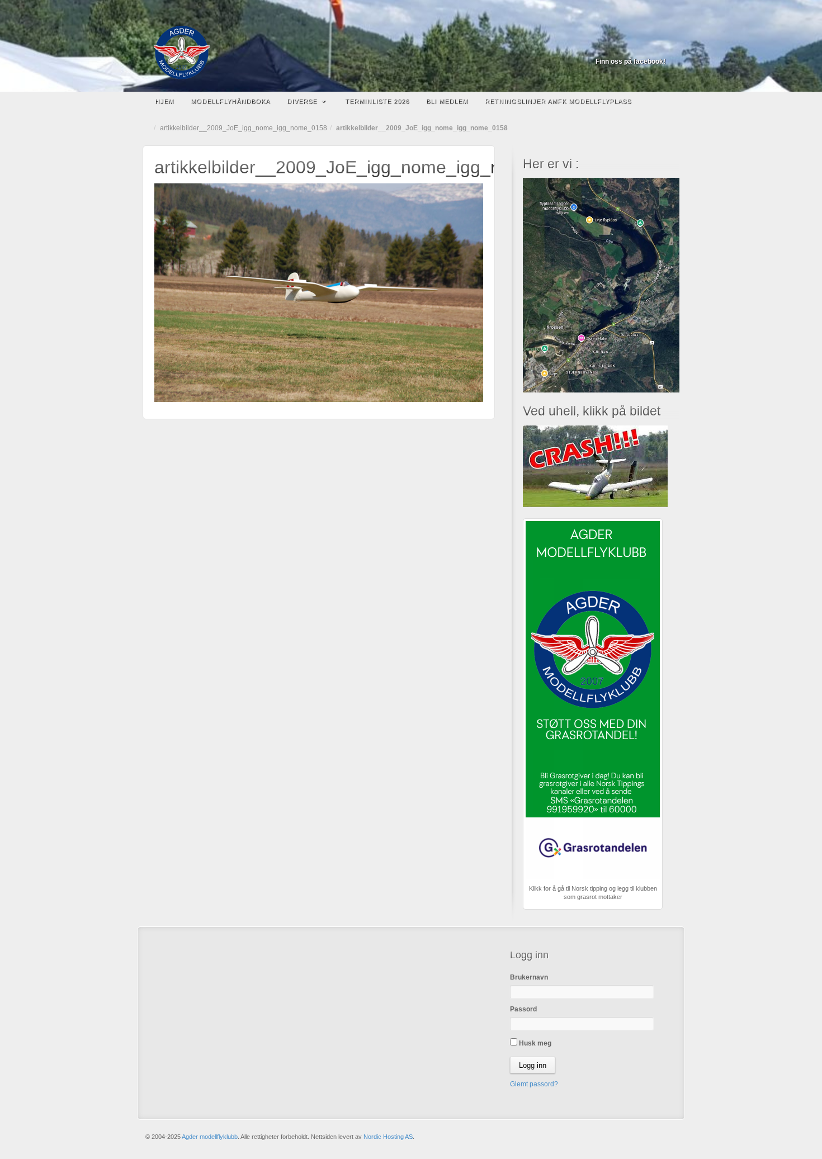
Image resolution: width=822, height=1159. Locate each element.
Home (148, 128)
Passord (523, 1009)
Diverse (302, 101)
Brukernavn (529, 977)
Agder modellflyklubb (210, 1136)
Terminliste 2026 (377, 101)
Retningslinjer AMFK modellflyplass (558, 101)
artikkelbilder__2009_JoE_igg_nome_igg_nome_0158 (243, 128)
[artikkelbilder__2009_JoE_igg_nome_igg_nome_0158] (318, 292)
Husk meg (534, 1043)
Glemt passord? (534, 1084)
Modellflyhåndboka (230, 101)
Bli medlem (447, 101)
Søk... (665, 101)
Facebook (658, 46)
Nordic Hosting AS (388, 1136)
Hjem (164, 101)
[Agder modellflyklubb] (411, 53)
